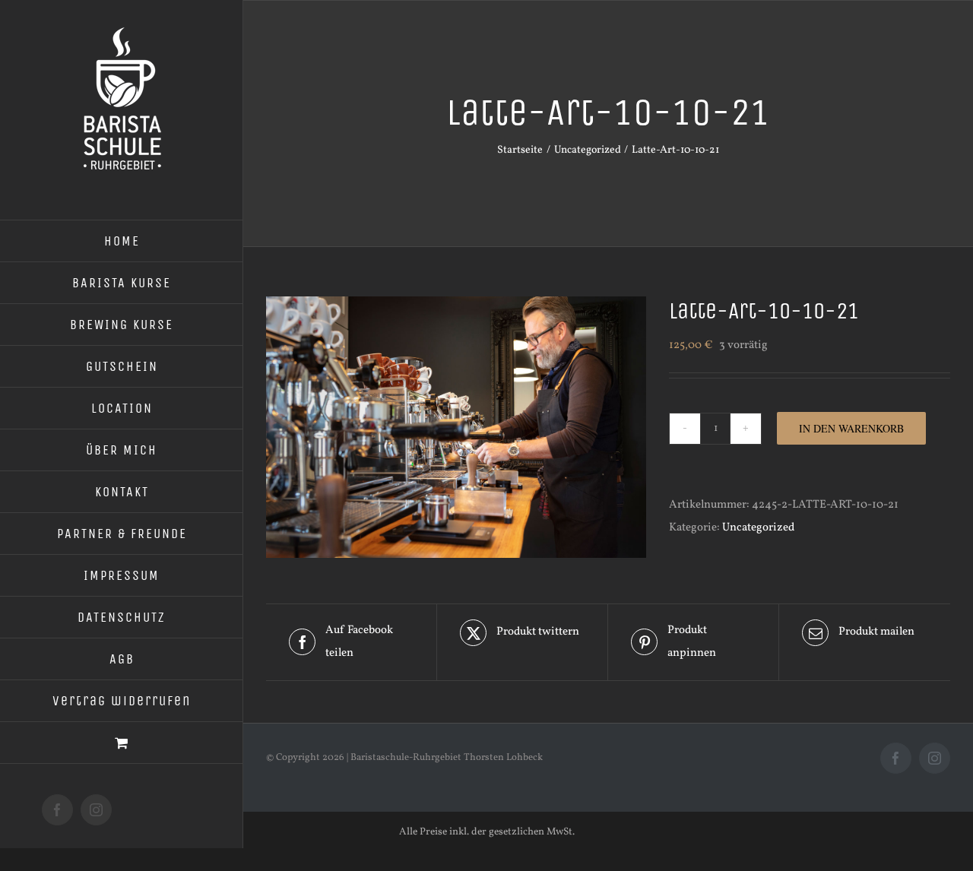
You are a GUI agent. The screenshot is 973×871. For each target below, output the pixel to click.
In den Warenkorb (851, 428)
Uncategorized (758, 528)
